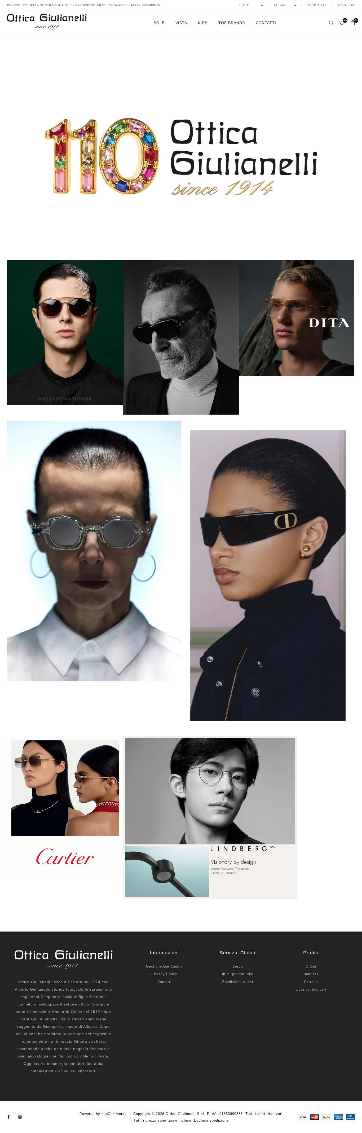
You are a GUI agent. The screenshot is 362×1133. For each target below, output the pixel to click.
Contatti (164, 982)
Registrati (317, 5)
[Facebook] (9, 1117)
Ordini (311, 966)
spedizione (219, 1120)
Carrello (311, 982)
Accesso (346, 5)
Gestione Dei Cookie (164, 966)
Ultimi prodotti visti (237, 974)
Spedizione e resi (237, 982)
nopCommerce (114, 1114)
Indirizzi (311, 974)
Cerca (237, 966)
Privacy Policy (164, 974)
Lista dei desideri (310, 989)
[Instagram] (20, 1117)
